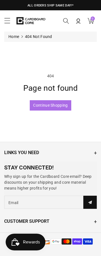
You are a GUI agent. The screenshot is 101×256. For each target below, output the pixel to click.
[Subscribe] (90, 202)
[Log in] (78, 21)
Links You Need (21, 152)
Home (13, 36)
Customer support (26, 221)
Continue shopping (50, 105)
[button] (9, 22)
